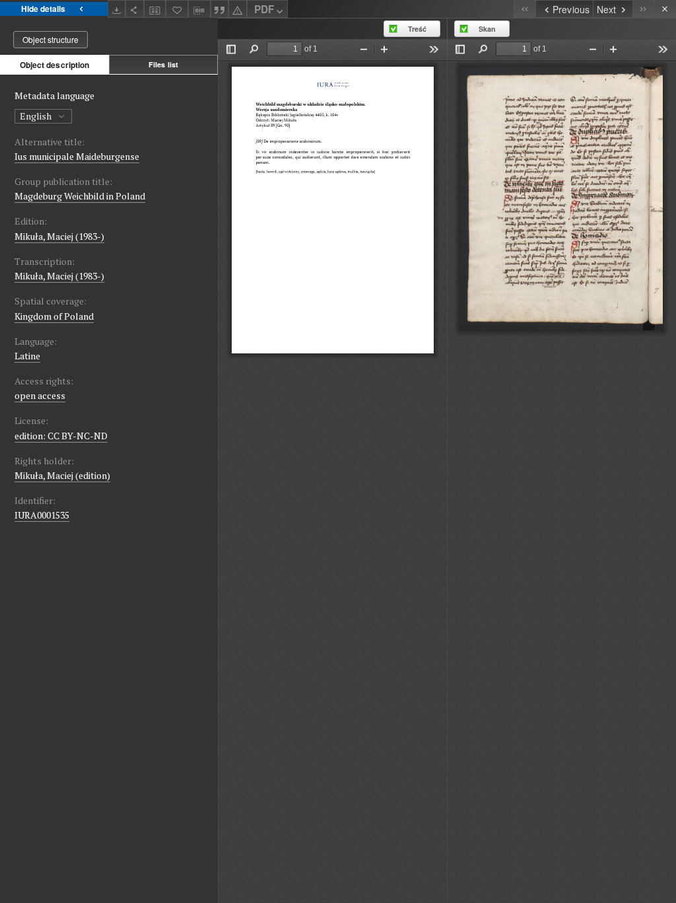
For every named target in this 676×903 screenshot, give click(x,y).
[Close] (665, 9)
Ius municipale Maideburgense (77, 156)
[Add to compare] (155, 9)
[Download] (117, 9)
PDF (264, 9)
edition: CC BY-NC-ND (61, 435)
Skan (487, 29)
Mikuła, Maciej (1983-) (59, 236)
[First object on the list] (524, 9)
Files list (163, 64)
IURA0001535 (42, 515)
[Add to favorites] (177, 9)
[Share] (134, 9)
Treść (417, 29)
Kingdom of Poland (54, 316)
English (36, 116)
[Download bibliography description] (199, 9)
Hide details (43, 9)
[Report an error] (237, 9)
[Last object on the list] (643, 9)
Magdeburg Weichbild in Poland (80, 196)
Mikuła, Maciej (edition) (62, 475)
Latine (27, 355)
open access (40, 395)
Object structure (50, 39)
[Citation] (220, 9)
